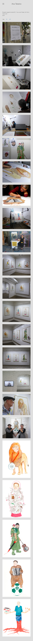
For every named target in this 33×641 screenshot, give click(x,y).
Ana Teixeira (16, 4)
